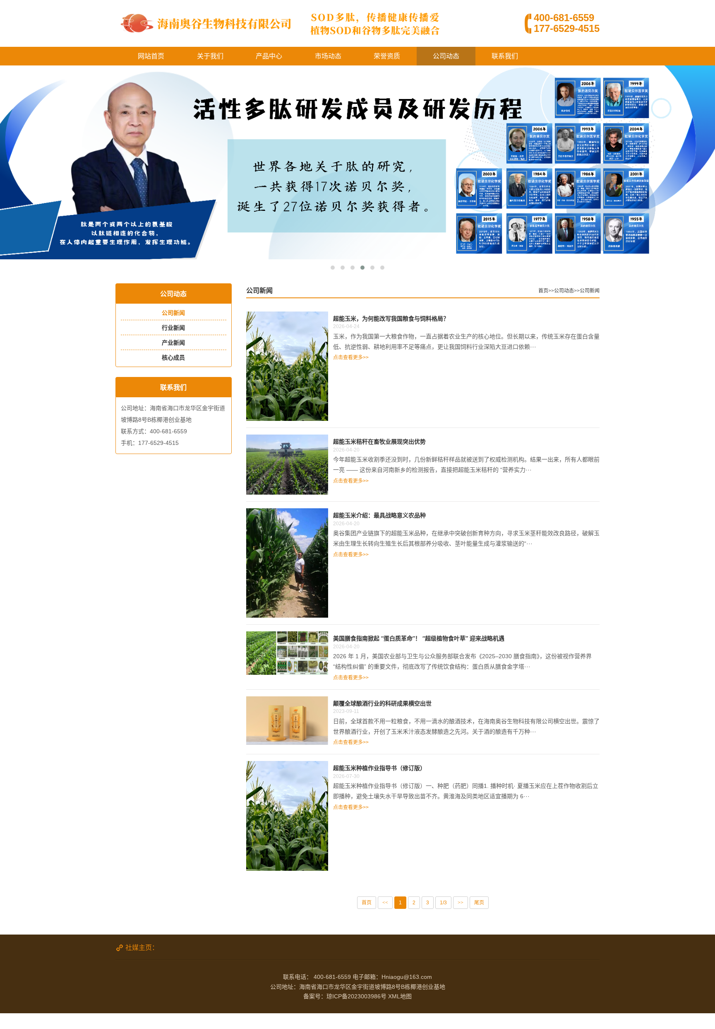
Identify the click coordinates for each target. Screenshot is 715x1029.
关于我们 (210, 56)
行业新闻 (173, 327)
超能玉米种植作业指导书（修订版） (379, 768)
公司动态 (446, 56)
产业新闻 (173, 342)
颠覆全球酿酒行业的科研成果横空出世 (382, 703)
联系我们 (505, 56)
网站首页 (151, 56)
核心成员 (173, 357)
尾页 (479, 903)
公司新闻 (173, 312)
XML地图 (400, 996)
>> (460, 903)
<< (385, 903)
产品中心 (269, 56)
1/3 (443, 903)
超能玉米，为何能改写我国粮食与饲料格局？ (391, 318)
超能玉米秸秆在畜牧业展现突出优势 (379, 441)
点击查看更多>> (351, 357)
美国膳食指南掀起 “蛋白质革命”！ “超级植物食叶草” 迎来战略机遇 (418, 638)
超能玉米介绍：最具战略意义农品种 (379, 515)
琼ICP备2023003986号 (356, 996)
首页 (543, 291)
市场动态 (328, 56)
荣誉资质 (387, 56)
